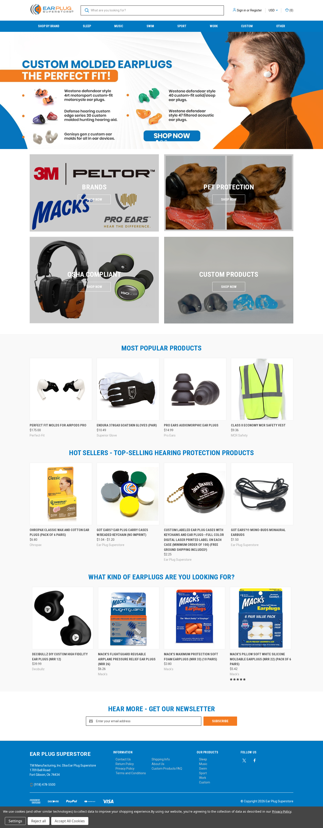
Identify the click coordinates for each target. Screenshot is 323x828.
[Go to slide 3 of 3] (4, 86)
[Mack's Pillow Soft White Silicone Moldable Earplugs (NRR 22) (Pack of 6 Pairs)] (260, 618)
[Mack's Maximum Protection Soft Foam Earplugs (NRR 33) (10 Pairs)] (194, 618)
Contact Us (123, 759)
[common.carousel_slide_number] (161, 90)
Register (256, 10)
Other (280, 26)
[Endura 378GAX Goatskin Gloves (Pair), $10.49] (128, 389)
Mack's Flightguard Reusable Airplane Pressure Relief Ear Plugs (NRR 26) (127, 659)
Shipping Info (161, 759)
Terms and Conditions (131, 773)
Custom (247, 26)
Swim (150, 26)
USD (272, 10)
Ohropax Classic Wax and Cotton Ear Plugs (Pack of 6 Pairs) (59, 532)
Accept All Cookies (70, 821)
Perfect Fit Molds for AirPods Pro (58, 425)
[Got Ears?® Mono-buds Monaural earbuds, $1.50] (262, 493)
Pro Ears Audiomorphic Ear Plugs (191, 425)
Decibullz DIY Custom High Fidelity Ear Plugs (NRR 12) (60, 656)
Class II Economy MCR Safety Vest (258, 425)
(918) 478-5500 (44, 784)
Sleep (87, 26)
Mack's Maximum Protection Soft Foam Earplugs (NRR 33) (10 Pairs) (191, 656)
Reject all (38, 821)
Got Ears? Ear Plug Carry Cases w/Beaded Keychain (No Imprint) (122, 532)
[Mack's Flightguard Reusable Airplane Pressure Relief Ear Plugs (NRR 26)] (128, 618)
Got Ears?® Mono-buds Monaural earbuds (258, 532)
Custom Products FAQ (167, 768)
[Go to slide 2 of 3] (319, 86)
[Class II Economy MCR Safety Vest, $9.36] (262, 389)
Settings (15, 821)
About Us (158, 764)
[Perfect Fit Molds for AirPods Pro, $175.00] (61, 389)
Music (118, 26)
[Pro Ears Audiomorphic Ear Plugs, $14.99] (195, 389)
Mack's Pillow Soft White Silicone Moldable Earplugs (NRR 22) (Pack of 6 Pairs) (260, 659)
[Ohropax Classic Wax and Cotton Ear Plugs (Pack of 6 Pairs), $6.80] (61, 493)
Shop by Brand (48, 26)
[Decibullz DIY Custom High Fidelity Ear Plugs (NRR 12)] (63, 618)
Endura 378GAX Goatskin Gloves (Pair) (127, 425)
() (291, 10)
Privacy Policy (125, 768)
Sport (181, 26)
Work (214, 26)
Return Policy (125, 764)
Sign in (241, 10)
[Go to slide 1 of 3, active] (157, 141)
